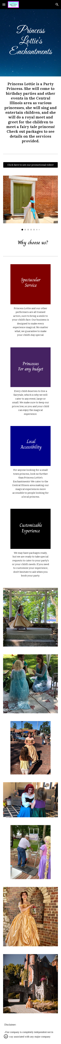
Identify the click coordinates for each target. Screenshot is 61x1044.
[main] (30, 42)
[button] (4, 4)
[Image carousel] (30, 203)
